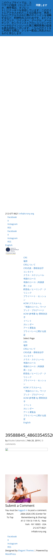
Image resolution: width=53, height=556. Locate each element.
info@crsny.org (38, 531)
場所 (25, 261)
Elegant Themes (26, 550)
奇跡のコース (29, 278)
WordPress (10, 554)
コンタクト (28, 271)
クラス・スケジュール (33, 275)
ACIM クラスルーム (32, 303)
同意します (41, 5)
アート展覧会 (29, 327)
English (9, 245)
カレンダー (28, 324)
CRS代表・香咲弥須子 (33, 268)
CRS (25, 257)
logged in (22, 510)
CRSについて (29, 264)
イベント (27, 320)
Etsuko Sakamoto (16, 440)
